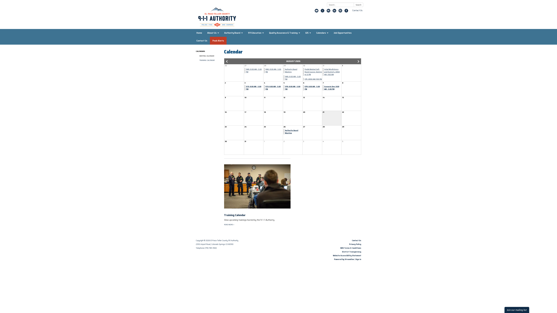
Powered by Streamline (344, 259)
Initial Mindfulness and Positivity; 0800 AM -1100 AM (332, 72)
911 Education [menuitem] (254, 33)
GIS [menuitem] (307, 33)
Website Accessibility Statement (347, 255)
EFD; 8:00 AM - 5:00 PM (253, 87)
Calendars (200, 51)
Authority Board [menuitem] (232, 33)
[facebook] (346, 11)
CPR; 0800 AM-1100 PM (313, 79)
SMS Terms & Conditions (350, 248)
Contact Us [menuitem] (201, 40)
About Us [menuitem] (212, 33)
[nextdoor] (328, 11)
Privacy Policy (355, 244)
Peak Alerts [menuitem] (218, 40)
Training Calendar (207, 60)
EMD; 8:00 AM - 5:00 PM (254, 70)
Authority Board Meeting (291, 70)
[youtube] (316, 11)
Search (358, 4)
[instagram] (340, 11)
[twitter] (322, 11)
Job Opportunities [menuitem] (343, 33)
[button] (227, 61)
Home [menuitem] (199, 33)
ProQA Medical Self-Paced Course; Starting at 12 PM (313, 72)
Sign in (358, 259)
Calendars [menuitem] (321, 33)
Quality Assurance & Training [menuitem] (283, 33)
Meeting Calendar (206, 55)
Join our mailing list (517, 310)
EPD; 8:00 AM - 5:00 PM (292, 87)
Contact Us (357, 10)
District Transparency (351, 251)
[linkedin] (334, 11)
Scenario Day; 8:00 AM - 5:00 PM (331, 87)
